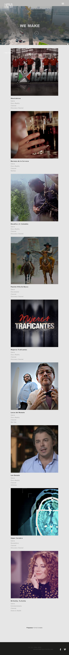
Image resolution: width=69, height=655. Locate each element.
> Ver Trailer (8, 53)
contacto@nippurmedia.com (43, 649)
